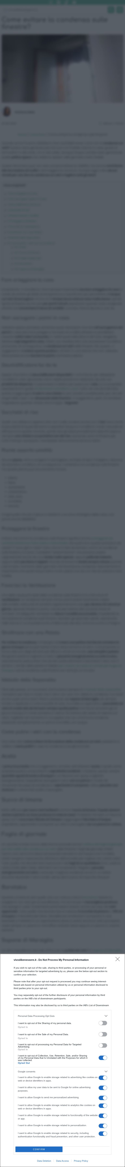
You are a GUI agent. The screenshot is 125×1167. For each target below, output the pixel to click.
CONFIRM (39, 1149)
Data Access (62, 1161)
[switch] (103, 1023)
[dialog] (62, 1060)
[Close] (119, 960)
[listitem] (62, 1016)
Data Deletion (44, 1161)
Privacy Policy (81, 1161)
